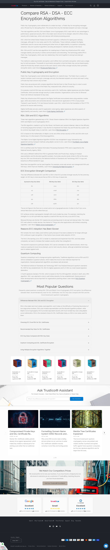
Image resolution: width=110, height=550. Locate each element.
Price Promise (60, 520)
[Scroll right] (104, 432)
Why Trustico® (38, 520)
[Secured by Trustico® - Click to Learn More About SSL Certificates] (4, 546)
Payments (78, 520)
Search (31, 520)
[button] (25, 5)
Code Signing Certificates (55, 111)
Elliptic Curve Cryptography (45, 225)
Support (67, 520)
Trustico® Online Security (20, 546)
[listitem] (55, 308)
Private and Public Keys (48, 68)
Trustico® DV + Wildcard (61, 372)
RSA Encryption (61, 130)
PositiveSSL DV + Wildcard (46, 372)
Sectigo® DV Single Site (77, 372)
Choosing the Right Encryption (62, 166)
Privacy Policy (31, 546)
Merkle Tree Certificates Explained (84, 432)
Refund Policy (62, 546)
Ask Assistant (76, 399)
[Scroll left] (5, 432)
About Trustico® (49, 520)
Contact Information (52, 546)
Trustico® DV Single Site (32, 372)
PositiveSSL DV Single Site (16, 372)
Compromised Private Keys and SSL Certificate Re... (22, 432)
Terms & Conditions (41, 546)
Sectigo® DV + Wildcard (90, 372)
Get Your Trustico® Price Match (55, 483)
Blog (72, 520)
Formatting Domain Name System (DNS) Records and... (54, 432)
